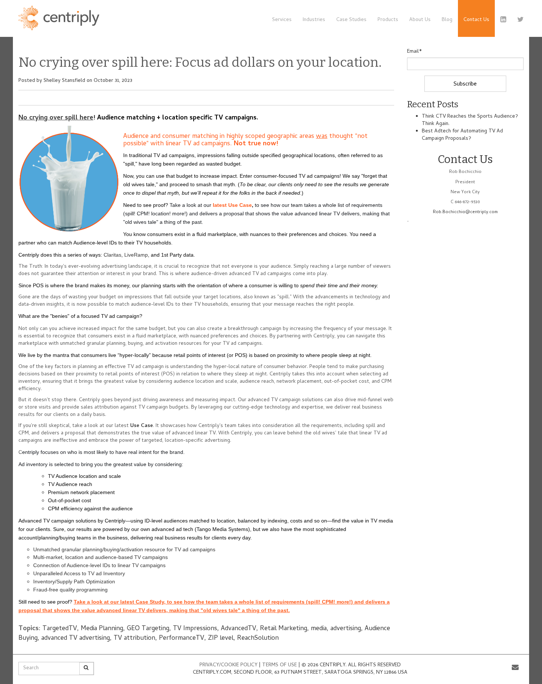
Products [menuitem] (388, 20)
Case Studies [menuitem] (351, 20)
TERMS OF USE (280, 665)
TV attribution (134, 638)
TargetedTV (59, 629)
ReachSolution (258, 638)
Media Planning (102, 629)
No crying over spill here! (56, 118)
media (319, 629)
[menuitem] (476, 18)
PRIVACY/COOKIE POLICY (228, 665)
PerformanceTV (181, 638)
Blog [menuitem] (447, 20)
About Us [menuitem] (420, 20)
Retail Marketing (283, 629)
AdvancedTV (238, 629)
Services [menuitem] (282, 20)
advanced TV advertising (75, 638)
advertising (345, 629)
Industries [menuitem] (314, 20)
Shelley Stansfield (64, 81)
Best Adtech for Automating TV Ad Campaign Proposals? (462, 135)
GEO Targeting (148, 629)
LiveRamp (136, 255)
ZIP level (220, 638)
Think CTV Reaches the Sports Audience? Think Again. (470, 120)
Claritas (112, 255)
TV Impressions (195, 629)
